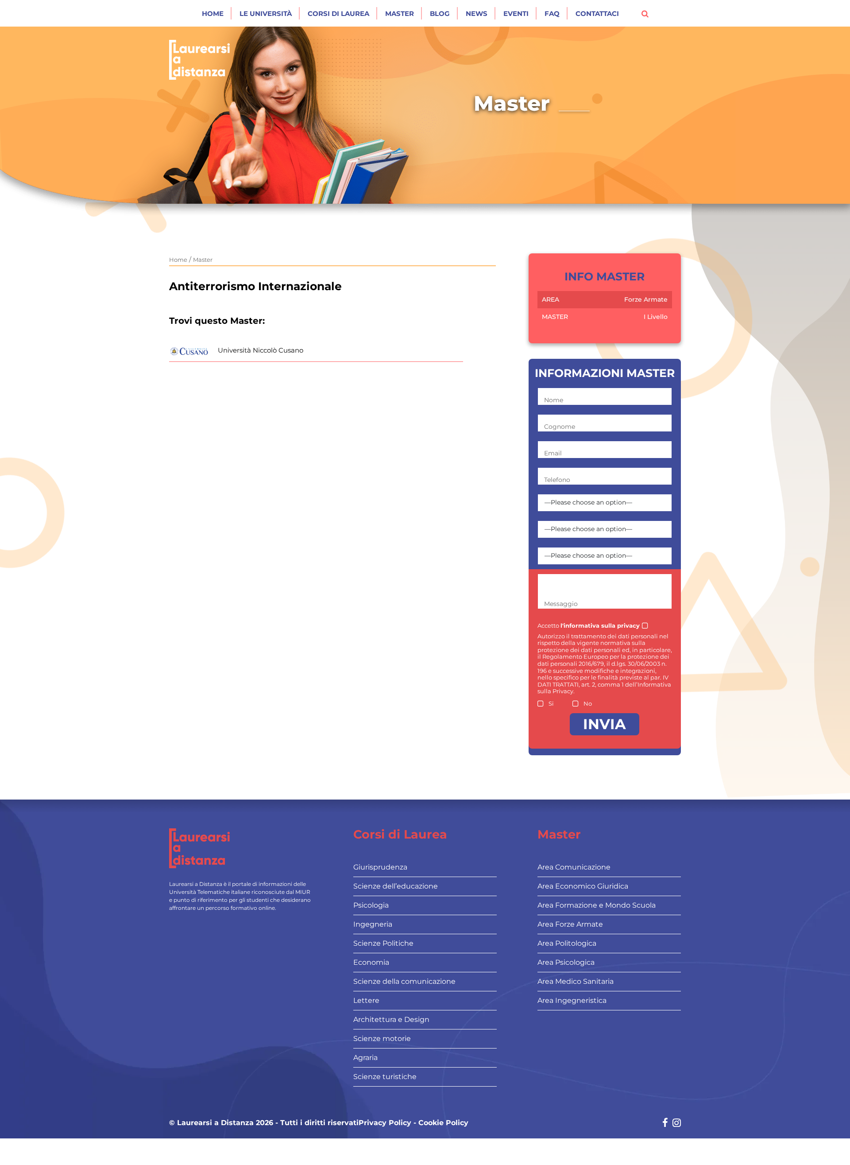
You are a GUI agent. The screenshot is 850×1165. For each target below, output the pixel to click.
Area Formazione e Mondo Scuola (596, 905)
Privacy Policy (385, 1122)
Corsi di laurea (338, 13)
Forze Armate (646, 299)
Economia (371, 962)
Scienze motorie (382, 1038)
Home (213, 13)
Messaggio (561, 604)
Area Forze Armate (570, 924)
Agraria (365, 1057)
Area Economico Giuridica (582, 886)
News (476, 13)
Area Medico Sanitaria (575, 981)
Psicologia (371, 905)
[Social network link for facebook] (665, 1124)
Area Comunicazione (573, 867)
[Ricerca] (645, 13)
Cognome (559, 426)
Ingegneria (372, 924)
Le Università (266, 13)
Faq (552, 13)
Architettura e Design (391, 1019)
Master (399, 13)
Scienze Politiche (383, 943)
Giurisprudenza (380, 867)
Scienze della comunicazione (404, 981)
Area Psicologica (566, 962)
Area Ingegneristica (572, 1000)
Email (553, 453)
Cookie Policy (443, 1122)
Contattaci (597, 13)
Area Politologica (566, 943)
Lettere (366, 1000)
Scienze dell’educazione (395, 886)
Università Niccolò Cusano (260, 350)
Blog (440, 13)
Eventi (516, 13)
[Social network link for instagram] (676, 1124)
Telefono (557, 480)
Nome (553, 400)
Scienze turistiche (385, 1076)
